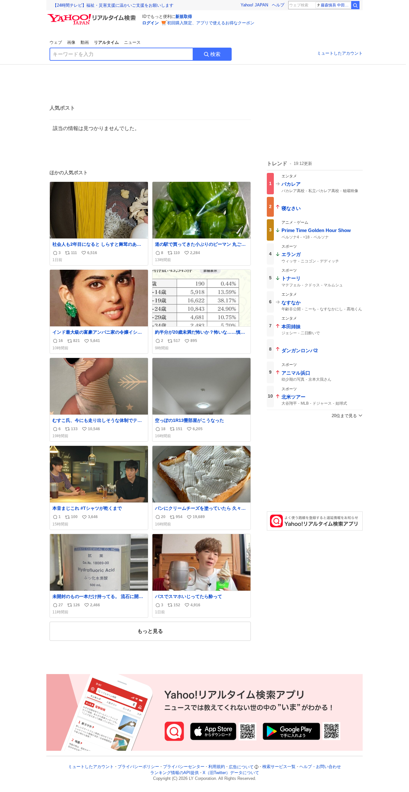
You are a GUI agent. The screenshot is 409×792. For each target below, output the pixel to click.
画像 (71, 42)
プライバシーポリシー (138, 767)
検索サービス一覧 (279, 767)
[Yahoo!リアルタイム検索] (92, 15)
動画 (85, 42)
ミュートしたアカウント (340, 53)
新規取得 (183, 16)
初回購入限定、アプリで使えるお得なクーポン (210, 22)
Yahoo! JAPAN (254, 5)
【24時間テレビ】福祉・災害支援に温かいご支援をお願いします (113, 5)
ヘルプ (278, 5)
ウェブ (56, 42)
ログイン (150, 22)
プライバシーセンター (183, 767)
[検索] (355, 5)
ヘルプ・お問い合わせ (320, 767)
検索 (215, 54)
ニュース (132, 42)
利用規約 (216, 767)
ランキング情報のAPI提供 (174, 772)
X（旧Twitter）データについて (231, 772)
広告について (241, 767)
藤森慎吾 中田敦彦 (336, 5)
